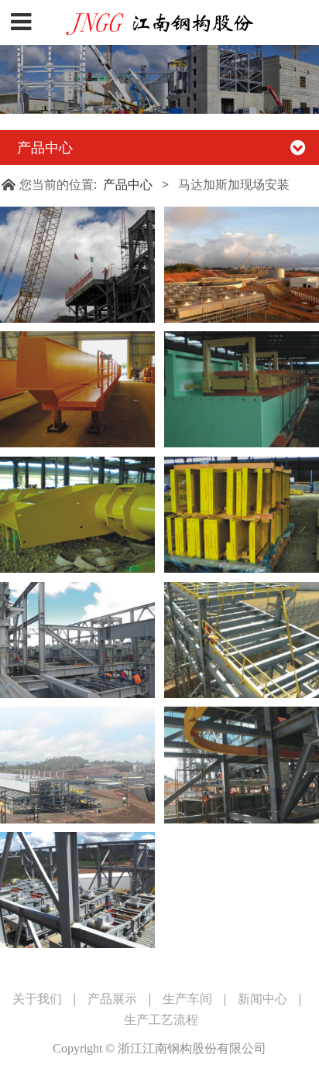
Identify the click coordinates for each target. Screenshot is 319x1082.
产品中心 (128, 184)
